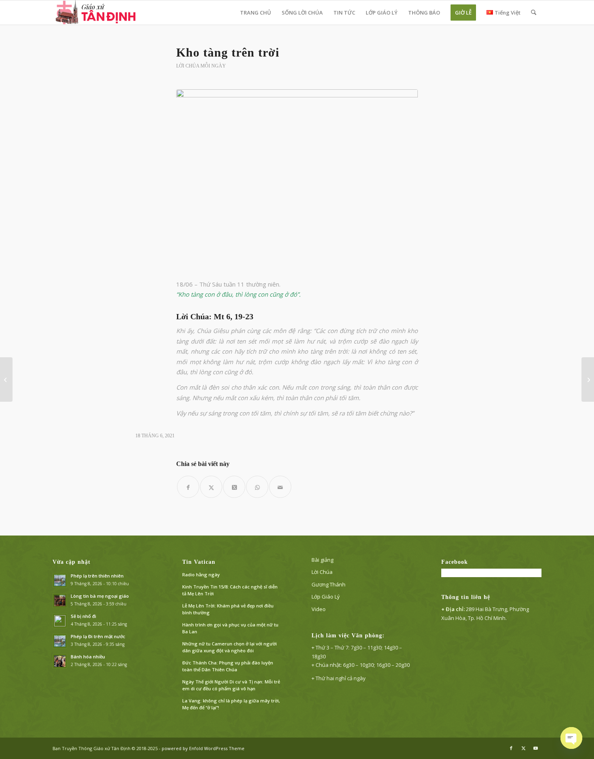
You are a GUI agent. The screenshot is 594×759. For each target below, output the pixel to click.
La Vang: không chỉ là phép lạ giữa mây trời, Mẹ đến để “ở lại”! (231, 704)
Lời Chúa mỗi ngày (201, 66)
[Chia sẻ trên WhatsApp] (257, 487)
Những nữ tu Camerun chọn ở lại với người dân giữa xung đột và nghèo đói (229, 647)
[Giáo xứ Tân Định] (96, 12)
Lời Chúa (322, 572)
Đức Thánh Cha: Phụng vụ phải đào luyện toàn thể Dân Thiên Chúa (227, 666)
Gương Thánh (328, 584)
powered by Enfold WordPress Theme (203, 748)
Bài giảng (322, 559)
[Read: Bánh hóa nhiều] (60, 661)
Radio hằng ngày (201, 574)
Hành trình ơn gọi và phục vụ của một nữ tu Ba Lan (230, 628)
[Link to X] (523, 748)
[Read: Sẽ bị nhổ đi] (60, 621)
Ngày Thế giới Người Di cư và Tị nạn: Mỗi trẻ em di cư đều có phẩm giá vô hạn (231, 685)
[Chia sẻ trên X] (211, 487)
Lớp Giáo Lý (326, 596)
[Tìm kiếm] (533, 12)
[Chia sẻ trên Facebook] (188, 487)
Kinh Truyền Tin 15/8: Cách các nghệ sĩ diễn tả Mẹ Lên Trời (230, 590)
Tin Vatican (198, 562)
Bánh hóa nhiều (88, 657)
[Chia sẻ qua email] (280, 487)
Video (319, 609)
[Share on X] (234, 487)
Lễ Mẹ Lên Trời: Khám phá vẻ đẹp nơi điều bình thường (228, 609)
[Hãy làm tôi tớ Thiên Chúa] (587, 379)
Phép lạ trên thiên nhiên (97, 576)
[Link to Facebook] (511, 748)
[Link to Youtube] (535, 748)
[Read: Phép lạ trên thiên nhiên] (60, 580)
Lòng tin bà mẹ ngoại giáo (100, 596)
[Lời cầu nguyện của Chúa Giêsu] (6, 379)
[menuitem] (255, 12)
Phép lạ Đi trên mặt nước (98, 636)
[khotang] (297, 179)
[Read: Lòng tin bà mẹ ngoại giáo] (60, 600)
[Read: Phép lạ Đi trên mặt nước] (60, 641)
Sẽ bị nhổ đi (83, 616)
